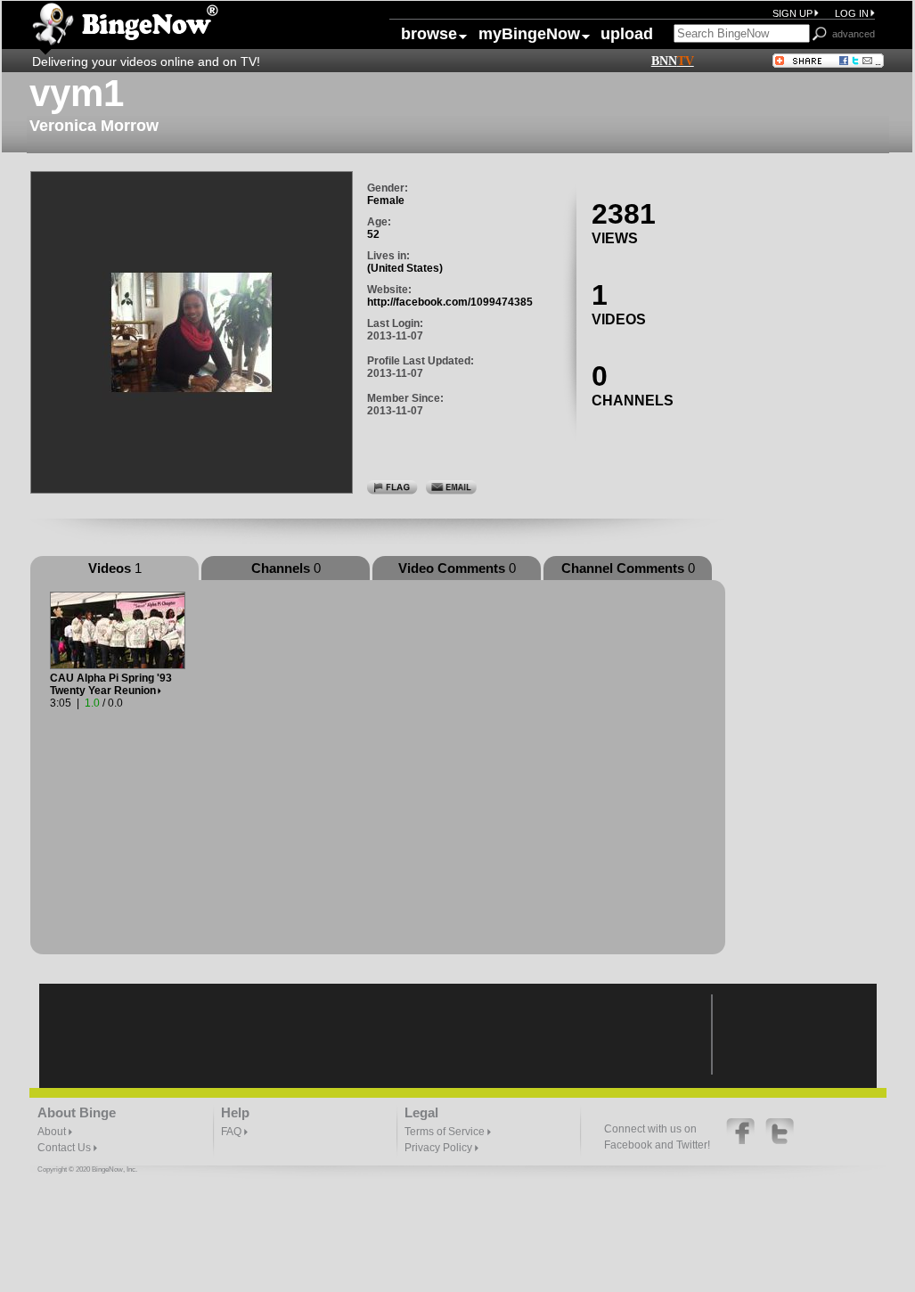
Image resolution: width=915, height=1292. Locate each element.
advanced (853, 34)
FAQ (232, 1131)
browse (429, 34)
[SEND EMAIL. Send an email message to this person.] (451, 486)
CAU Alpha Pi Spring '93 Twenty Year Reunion (111, 684)
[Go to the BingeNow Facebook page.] (741, 1140)
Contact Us (65, 1147)
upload (626, 34)
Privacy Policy (439, 1147)
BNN (672, 61)
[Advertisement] (814, 419)
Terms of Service (445, 1131)
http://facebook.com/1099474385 (450, 302)
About (53, 1131)
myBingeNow (523, 34)
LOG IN (852, 13)
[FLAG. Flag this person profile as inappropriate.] (392, 486)
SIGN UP (792, 13)
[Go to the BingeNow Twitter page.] (779, 1140)
